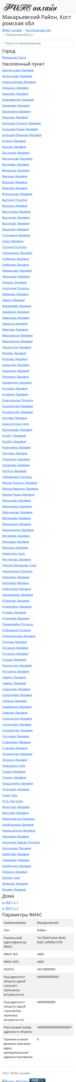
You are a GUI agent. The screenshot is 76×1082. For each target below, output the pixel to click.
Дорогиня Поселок (15, 288)
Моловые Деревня (15, 542)
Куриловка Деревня (16, 447)
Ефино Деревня (13, 300)
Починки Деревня (15, 648)
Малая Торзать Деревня (19, 483)
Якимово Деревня (15, 884)
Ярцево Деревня (14, 889)
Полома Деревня (14, 642)
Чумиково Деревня (16, 860)
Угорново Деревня (15, 789)
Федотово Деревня (16, 807)
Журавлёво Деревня (16, 306)
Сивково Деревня (14, 713)
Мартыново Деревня (17, 512)
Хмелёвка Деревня (15, 836)
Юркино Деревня (14, 872)
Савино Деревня (14, 677)
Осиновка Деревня (16, 618)
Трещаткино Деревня (17, 783)
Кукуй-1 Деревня (14, 436)
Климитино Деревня (17, 383)
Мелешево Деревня (16, 518)
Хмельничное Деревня (18, 831)
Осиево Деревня (14, 612)
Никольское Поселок (17, 571)
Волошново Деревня (17, 194)
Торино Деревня (14, 777)
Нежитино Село (13, 553)
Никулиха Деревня (15, 583)
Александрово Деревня (19, 82)
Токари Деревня (13, 772)
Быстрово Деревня (16, 153)
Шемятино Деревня (16, 866)
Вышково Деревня (15, 229)
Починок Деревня (15, 654)
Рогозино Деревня (15, 671)
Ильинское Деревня (16, 347)
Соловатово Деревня (17, 730)
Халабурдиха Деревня (18, 825)
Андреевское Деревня (18, 100)
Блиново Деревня (15, 117)
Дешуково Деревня (16, 276)
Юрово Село (11, 878)
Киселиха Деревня (15, 377)
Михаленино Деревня (18, 530)
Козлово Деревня (14, 388)
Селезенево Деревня (17, 695)
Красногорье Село (15, 424)
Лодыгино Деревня (16, 459)
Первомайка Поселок (17, 624)
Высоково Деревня (16, 218)
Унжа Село (10, 795)
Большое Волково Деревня (22, 135)
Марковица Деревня (17, 506)
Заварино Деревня (15, 312)
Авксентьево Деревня (18, 70)
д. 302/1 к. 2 (10, 908)
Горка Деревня (12, 241)
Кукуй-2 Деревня (14, 442)
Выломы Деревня (14, 206)
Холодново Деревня (16, 848)
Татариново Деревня (17, 754)
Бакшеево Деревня (16, 106)
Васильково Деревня (17, 159)
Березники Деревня (16, 111)
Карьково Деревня (15, 365)
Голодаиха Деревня (16, 235)
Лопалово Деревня (16, 465)
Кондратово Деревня (17, 406)
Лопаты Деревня (14, 471)
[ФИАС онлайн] (30, 7)
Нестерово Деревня (16, 559)
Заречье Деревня (14, 324)
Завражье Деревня (16, 318)
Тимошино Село (13, 766)
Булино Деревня (14, 141)
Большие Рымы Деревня (20, 129)
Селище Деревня (14, 701)
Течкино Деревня (14, 760)
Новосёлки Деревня (16, 589)
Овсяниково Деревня (17, 595)
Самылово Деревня (16, 689)
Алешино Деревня (15, 88)
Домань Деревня (14, 282)
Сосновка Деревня (15, 736)
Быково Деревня (14, 147)
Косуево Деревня (14, 418)
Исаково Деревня (14, 359)
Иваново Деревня (15, 330)
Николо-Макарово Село (19, 565)
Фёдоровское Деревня (18, 819)
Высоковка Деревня (16, 212)
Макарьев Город (14, 57)
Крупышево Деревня (17, 430)
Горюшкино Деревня (17, 253)
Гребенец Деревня (15, 259)
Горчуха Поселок (14, 247)
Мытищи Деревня (15, 548)
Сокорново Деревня (16, 724)
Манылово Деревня (16, 500)
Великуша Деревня (16, 170)
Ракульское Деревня (17, 665)
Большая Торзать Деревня (21, 123)
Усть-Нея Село (12, 801)
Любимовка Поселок (17, 477)
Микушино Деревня (16, 524)
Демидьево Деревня (17, 271)
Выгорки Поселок (14, 200)
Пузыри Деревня (14, 660)
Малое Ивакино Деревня (20, 489)
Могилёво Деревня (16, 536)
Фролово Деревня (15, 813)
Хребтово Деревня (15, 854)
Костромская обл (38, 30)
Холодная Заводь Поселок (21, 842)
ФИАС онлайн (12, 30)
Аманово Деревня (15, 94)
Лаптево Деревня (14, 453)
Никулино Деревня (16, 577)
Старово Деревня (14, 748)
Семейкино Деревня (17, 707)
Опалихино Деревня (17, 607)
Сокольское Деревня (17, 719)
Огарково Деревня (15, 601)
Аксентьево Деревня (17, 76)
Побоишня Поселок (16, 630)
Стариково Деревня (16, 742)
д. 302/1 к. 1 (10, 902)
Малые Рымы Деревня (18, 495)
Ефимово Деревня (15, 294)
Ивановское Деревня (17, 335)
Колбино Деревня (15, 394)
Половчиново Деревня (18, 636)
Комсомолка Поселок (17, 400)
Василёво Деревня (15, 164)
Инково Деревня (14, 353)
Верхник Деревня (14, 176)
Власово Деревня (14, 182)
